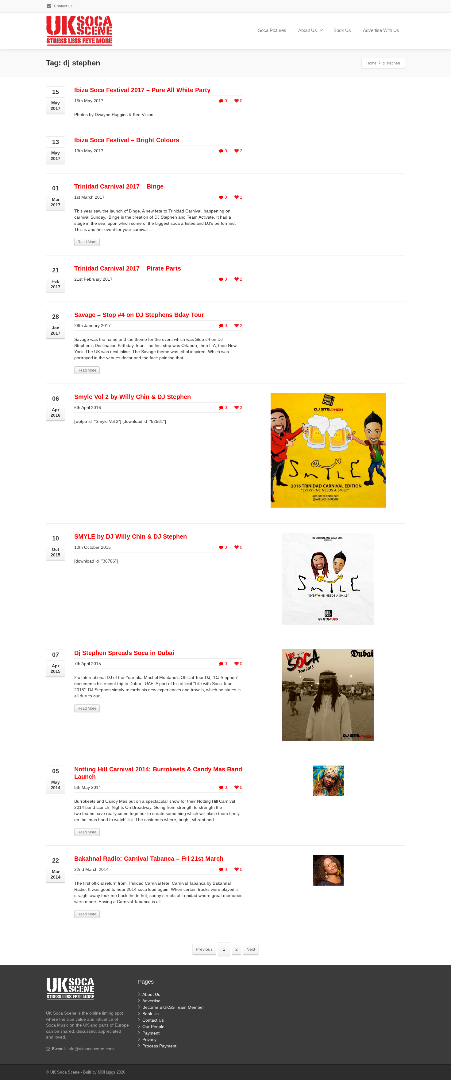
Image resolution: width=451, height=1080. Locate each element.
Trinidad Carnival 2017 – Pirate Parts (127, 268)
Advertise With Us (381, 30)
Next (250, 949)
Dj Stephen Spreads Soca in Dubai (124, 652)
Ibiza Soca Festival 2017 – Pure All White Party (142, 90)
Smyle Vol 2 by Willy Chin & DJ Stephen (132, 396)
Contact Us (62, 6)
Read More (87, 242)
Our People (153, 1026)
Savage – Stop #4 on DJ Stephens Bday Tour (139, 314)
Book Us (342, 30)
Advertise (151, 1000)
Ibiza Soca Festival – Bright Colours (126, 140)
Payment (151, 1033)
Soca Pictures (272, 30)
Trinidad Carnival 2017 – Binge (119, 186)
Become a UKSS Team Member (173, 1007)
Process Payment (159, 1045)
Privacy (149, 1039)
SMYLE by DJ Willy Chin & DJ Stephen (130, 536)
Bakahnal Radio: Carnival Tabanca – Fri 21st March (148, 858)
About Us (307, 30)
